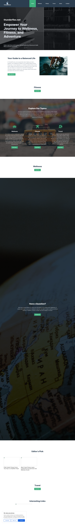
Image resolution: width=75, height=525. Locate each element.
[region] (14, 517)
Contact (67, 3)
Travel (54, 3)
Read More (37, 90)
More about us (11, 74)
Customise (7, 520)
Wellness (40, 3)
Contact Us (37, 314)
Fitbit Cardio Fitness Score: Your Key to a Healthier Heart (11, 468)
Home (32, 3)
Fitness (47, 3)
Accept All (21, 520)
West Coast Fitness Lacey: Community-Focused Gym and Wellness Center (29, 469)
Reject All (14, 520)
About (60, 3)
